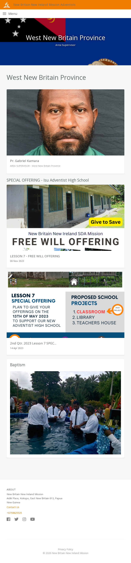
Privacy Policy (65, 549)
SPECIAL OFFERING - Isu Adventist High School (48, 180)
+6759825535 (14, 512)
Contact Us (13, 507)
